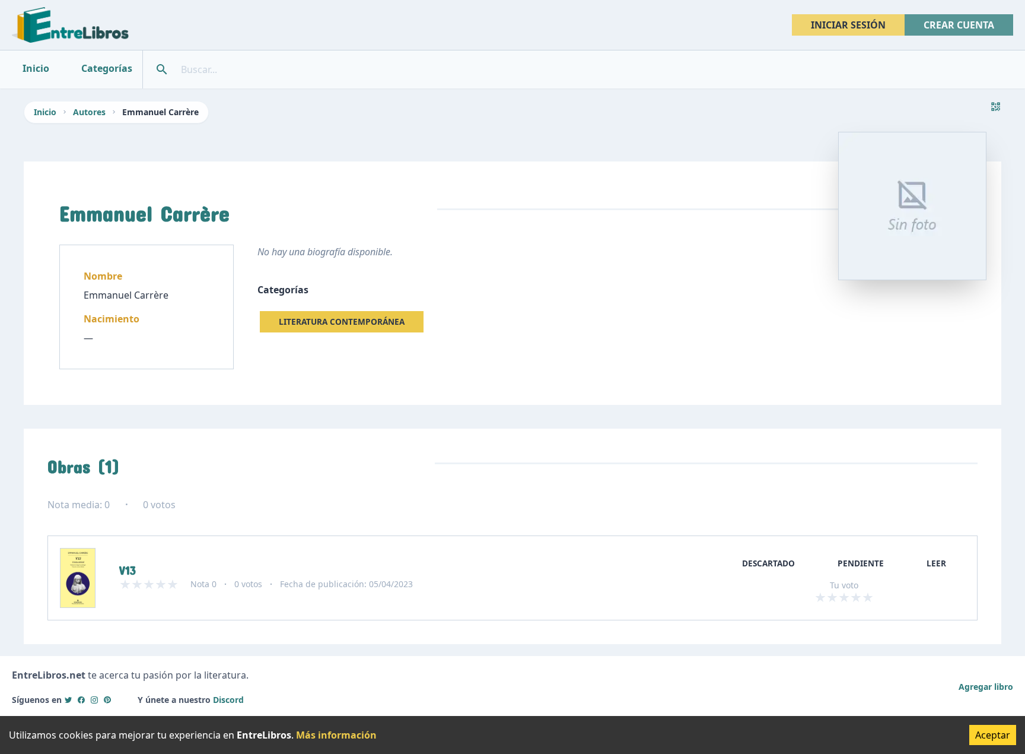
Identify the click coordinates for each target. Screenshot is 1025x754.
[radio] (820, 597)
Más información (336, 735)
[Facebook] (81, 699)
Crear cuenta (959, 24)
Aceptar (992, 735)
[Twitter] (68, 699)
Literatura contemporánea (342, 321)
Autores (89, 112)
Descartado (768, 563)
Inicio (45, 112)
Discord (228, 699)
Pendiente (861, 563)
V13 (127, 567)
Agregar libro (986, 686)
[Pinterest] (107, 699)
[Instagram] (94, 699)
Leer (936, 563)
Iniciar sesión (848, 24)
